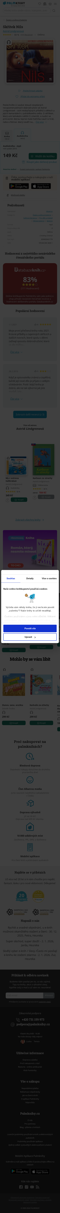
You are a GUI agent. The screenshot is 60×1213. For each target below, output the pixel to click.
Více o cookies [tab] (49, 578)
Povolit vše (30, 628)
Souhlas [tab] (11, 578)
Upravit (28, 637)
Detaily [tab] (29, 578)
